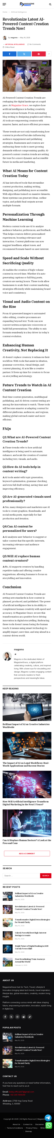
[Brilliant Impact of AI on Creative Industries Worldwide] (27, 707)
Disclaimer (39, 1124)
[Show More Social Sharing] (48, 53)
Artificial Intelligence (15, 44)
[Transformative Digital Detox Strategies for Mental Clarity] (8, 922)
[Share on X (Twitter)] (24, 53)
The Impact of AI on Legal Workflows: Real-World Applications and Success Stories (26, 764)
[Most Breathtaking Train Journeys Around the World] (8, 962)
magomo (14, 38)
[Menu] (4, 4)
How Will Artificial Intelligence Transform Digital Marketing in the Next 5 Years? (25, 803)
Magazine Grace (19, 105)
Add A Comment (27, 853)
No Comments (35, 44)
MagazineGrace (44, 1119)
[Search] (50, 4)
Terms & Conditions (15, 1128)
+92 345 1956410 (17, 1095)
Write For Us (45, 1128)
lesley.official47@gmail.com (21, 1092)
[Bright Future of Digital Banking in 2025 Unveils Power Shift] (8, 948)
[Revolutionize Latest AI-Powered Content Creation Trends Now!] (27, 76)
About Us (16, 1124)
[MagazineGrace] (27, 4)
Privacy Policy (31, 1128)
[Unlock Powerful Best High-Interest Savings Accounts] (8, 935)
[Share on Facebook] (10, 53)
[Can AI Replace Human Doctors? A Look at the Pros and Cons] (27, 823)
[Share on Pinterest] (39, 53)
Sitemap (28, 1131)
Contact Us (27, 1124)
